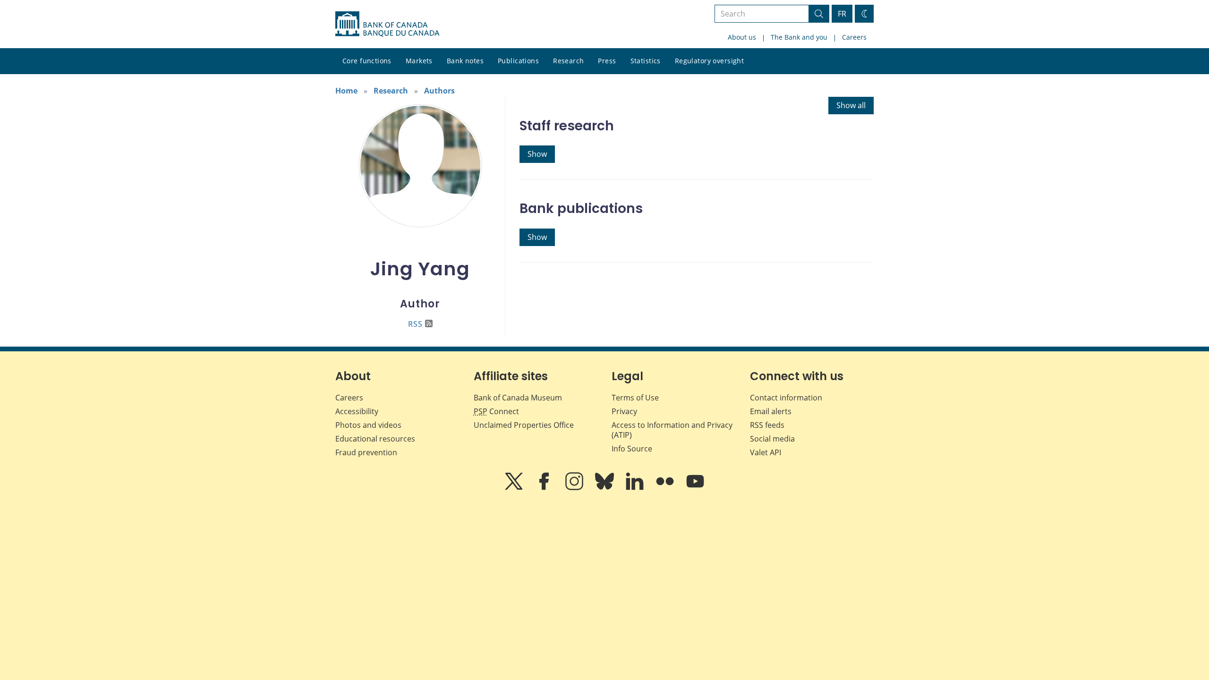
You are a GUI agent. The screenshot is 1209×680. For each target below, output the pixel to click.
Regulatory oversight (709, 60)
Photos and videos (368, 425)
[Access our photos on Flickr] (666, 488)
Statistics (645, 60)
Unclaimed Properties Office (524, 425)
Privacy (624, 411)
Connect (496, 411)
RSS (415, 324)
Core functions (367, 60)
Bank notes (465, 60)
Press (607, 60)
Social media (772, 439)
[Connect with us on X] (515, 488)
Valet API (765, 452)
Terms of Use (635, 397)
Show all (851, 105)
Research (568, 60)
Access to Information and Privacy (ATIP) (672, 430)
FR (842, 13)
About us (742, 37)
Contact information (786, 397)
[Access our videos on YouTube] (695, 488)
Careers (854, 37)
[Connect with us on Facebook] (545, 488)
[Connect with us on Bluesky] (605, 488)
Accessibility (356, 411)
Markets (419, 60)
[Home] (387, 24)
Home (346, 90)
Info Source (632, 448)
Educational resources (375, 439)
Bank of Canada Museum (518, 397)
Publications (518, 60)
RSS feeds (767, 425)
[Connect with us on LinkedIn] (636, 488)
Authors (439, 90)
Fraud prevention (366, 452)
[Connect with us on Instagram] (575, 488)
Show (537, 154)
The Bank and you (799, 37)
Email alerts (771, 411)
